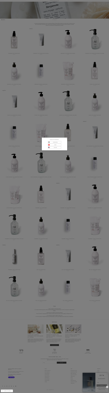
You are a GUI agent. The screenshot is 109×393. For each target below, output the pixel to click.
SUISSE (55, 144)
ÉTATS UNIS (55, 147)
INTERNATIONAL (55, 142)
